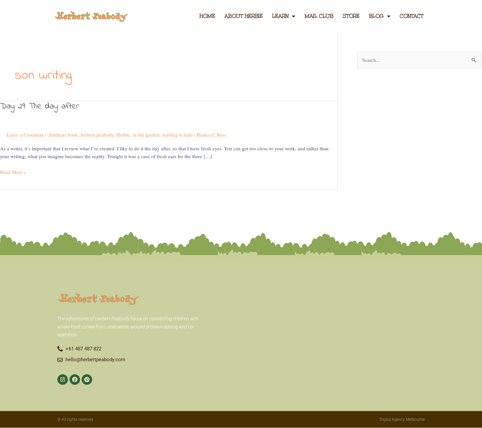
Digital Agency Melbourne (402, 419)
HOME (207, 16)
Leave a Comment (25, 134)
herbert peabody (97, 134)
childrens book (63, 134)
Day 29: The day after (39, 106)
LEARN (280, 16)
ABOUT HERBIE (244, 16)
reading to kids (177, 134)
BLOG (376, 16)
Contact (411, 16)
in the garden (146, 134)
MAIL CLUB (319, 16)
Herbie (123, 134)
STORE (351, 16)
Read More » (13, 171)
